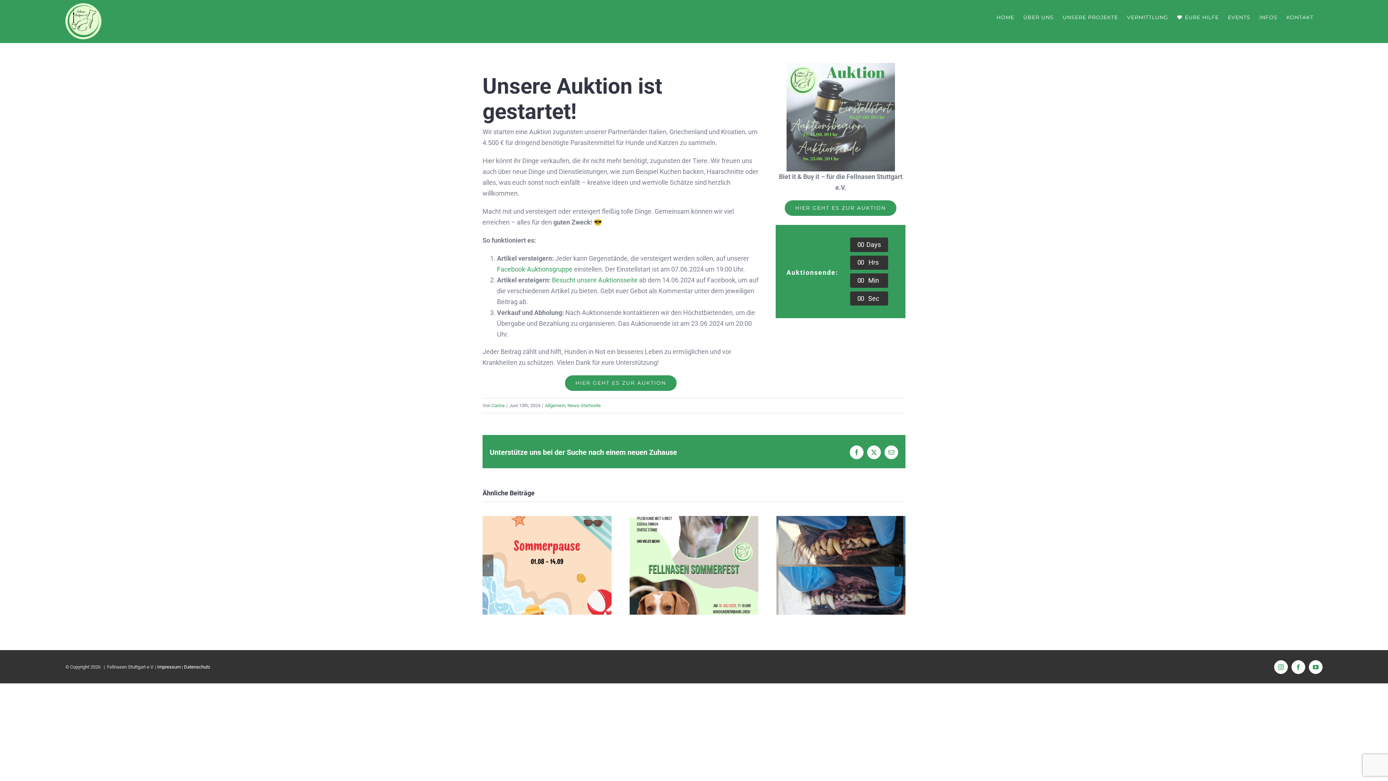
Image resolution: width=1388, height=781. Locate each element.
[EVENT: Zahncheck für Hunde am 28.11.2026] (840, 520)
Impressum (169, 667)
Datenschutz (197, 667)
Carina (498, 405)
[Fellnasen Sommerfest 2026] (694, 520)
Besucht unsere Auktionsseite (595, 280)
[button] (488, 565)
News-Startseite (584, 405)
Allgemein (555, 405)
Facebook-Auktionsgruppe (535, 269)
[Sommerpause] (547, 520)
